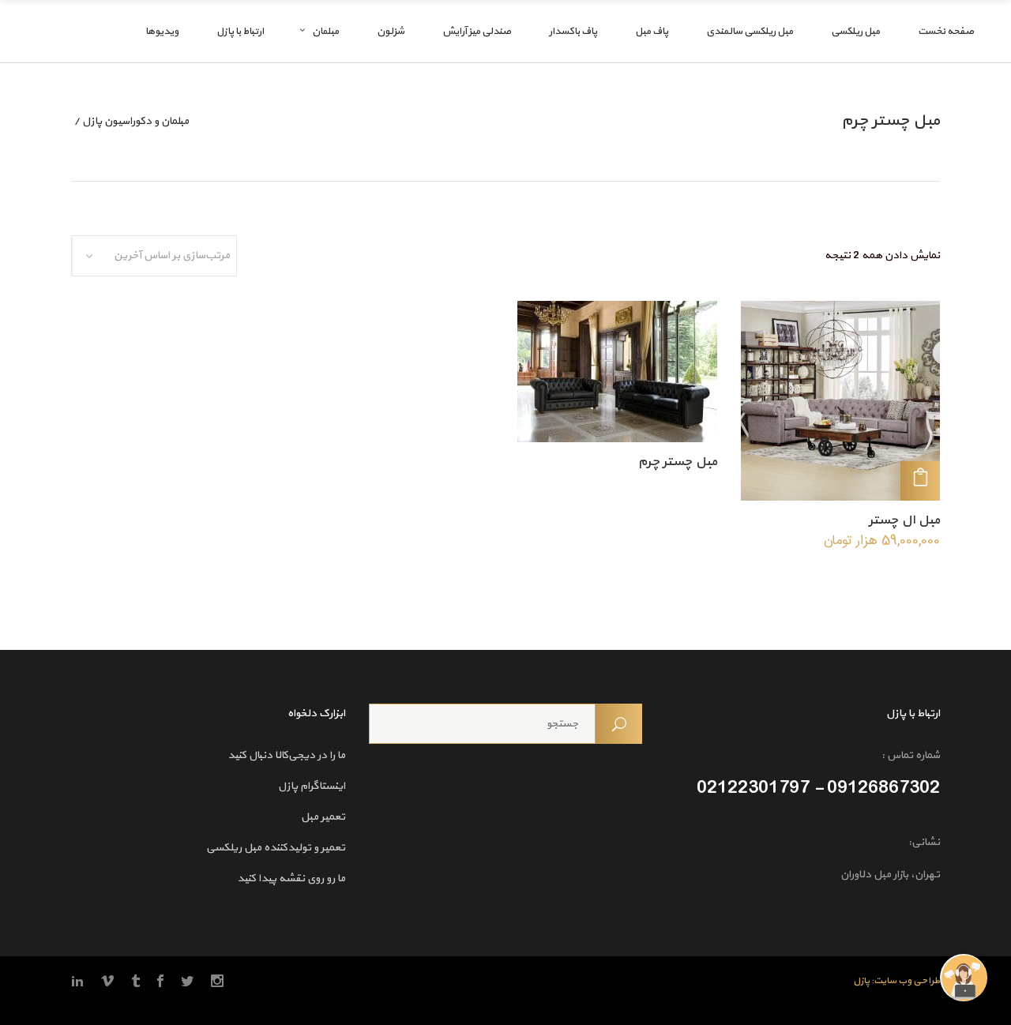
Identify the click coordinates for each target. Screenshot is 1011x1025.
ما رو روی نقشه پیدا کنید (291, 878)
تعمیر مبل (323, 817)
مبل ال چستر (904, 520)
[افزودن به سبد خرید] (920, 481)
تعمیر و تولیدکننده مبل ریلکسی (275, 847)
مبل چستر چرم (677, 462)
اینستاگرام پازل (311, 786)
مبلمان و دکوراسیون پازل (135, 121)
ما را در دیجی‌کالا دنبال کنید (286, 755)
